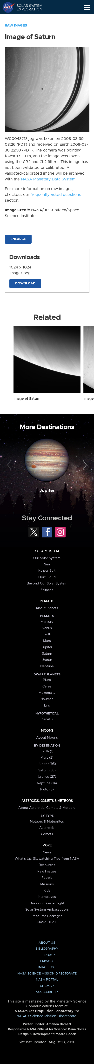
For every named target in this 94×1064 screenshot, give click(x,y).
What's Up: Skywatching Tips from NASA (47, 858)
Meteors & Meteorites (47, 821)
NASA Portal (47, 979)
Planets (47, 601)
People (47, 877)
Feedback (47, 955)
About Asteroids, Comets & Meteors (46, 808)
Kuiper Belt (46, 570)
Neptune (47, 666)
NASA (6, 7)
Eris (47, 705)
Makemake (47, 692)
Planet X (47, 719)
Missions (47, 884)
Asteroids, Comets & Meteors (47, 801)
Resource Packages (47, 916)
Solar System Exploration (26, 7)
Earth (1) (47, 751)
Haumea (47, 699)
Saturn (47, 653)
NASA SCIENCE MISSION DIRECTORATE (47, 973)
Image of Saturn (26, 398)
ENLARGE (18, 239)
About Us (47, 942)
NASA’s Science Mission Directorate (46, 1016)
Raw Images (16, 25)
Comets (47, 834)
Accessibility (47, 992)
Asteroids (46, 828)
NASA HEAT (46, 922)
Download (25, 283)
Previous (10, 465)
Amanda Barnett (58, 1024)
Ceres (46, 686)
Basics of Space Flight (47, 903)
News (47, 852)
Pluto (47, 680)
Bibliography (46, 948)
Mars (47, 641)
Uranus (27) (47, 776)
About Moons (47, 737)
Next (84, 465)
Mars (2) (47, 757)
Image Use (47, 967)
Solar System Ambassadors (47, 909)
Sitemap (47, 986)
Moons (47, 730)
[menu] (86, 7)
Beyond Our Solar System (47, 583)
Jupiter (47, 490)
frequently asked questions (55, 195)
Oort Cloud (47, 577)
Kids (47, 890)
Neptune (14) (47, 783)
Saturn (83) (47, 770)
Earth (47, 634)
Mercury (46, 622)
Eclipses (46, 590)
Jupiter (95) (47, 764)
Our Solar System (46, 558)
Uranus (47, 660)
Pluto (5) (47, 789)
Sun (47, 564)
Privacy (47, 961)
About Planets (47, 608)
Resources (47, 865)
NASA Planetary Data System (48, 179)
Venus (47, 628)
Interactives (47, 897)
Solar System (47, 551)
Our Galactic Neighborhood (26, 18)
